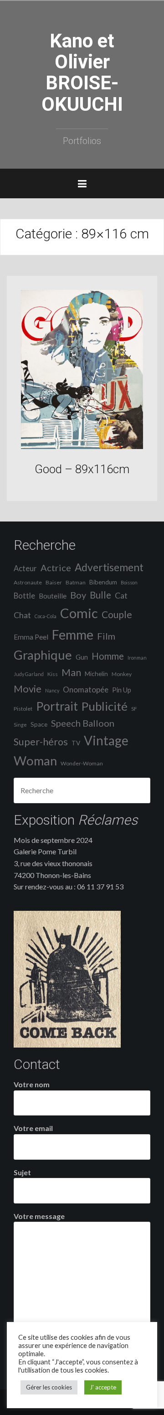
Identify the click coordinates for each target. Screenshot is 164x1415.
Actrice (56, 567)
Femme (72, 634)
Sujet (22, 1172)
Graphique (43, 654)
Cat (121, 595)
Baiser (54, 582)
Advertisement (109, 567)
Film (106, 635)
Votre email (33, 1128)
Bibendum (103, 582)
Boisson (129, 582)
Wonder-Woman (82, 763)
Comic (79, 613)
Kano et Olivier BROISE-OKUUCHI (82, 72)
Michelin (96, 673)
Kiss (52, 674)
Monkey (122, 674)
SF (134, 708)
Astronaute (28, 582)
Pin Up (121, 690)
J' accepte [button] (103, 1387)
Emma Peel (31, 637)
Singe (20, 725)
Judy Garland (29, 674)
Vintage (106, 740)
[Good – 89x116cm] (82, 368)
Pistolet (23, 708)
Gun (82, 657)
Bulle (100, 594)
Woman (35, 760)
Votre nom (32, 1084)
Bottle (24, 595)
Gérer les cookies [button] (49, 1387)
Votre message (39, 1216)
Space (39, 724)
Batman (76, 582)
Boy (78, 594)
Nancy (52, 690)
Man (71, 672)
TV (76, 743)
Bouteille (53, 596)
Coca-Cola (45, 616)
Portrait (57, 706)
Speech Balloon (82, 723)
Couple (117, 614)
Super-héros (41, 742)
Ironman (137, 658)
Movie (27, 688)
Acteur (25, 568)
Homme (108, 656)
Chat (22, 615)
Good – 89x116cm (82, 469)
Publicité (105, 706)
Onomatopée (85, 689)
